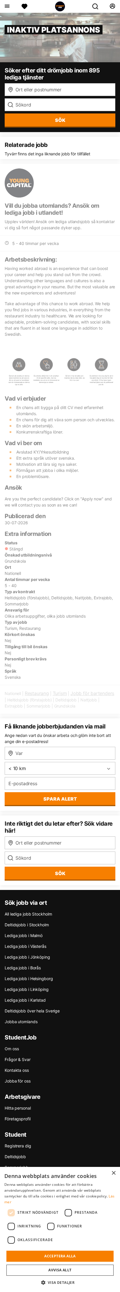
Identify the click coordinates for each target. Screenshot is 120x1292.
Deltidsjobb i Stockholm (27, 924)
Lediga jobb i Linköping (27, 989)
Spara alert (60, 799)
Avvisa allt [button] (59, 1270)
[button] (60, 1282)
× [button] (113, 1173)
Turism (60, 693)
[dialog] (60, 1229)
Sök (60, 873)
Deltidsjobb (15, 1156)
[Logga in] (112, 6)
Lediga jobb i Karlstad (25, 1000)
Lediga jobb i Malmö (24, 935)
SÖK (60, 120)
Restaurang (37, 693)
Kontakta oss (17, 1070)
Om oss (12, 1048)
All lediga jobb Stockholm (28, 913)
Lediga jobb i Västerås (25, 946)
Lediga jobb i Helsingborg (29, 978)
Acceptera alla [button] (60, 1256)
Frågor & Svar (18, 1059)
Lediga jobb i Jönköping (27, 957)
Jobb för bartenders (92, 693)
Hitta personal (18, 1108)
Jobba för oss (18, 1080)
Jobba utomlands (21, 1021)
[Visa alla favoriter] (24, 6)
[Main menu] (7, 6)
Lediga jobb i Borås (23, 967)
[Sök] (97, 6)
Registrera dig (18, 1145)
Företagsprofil (18, 1118)
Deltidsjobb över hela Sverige (32, 1010)
